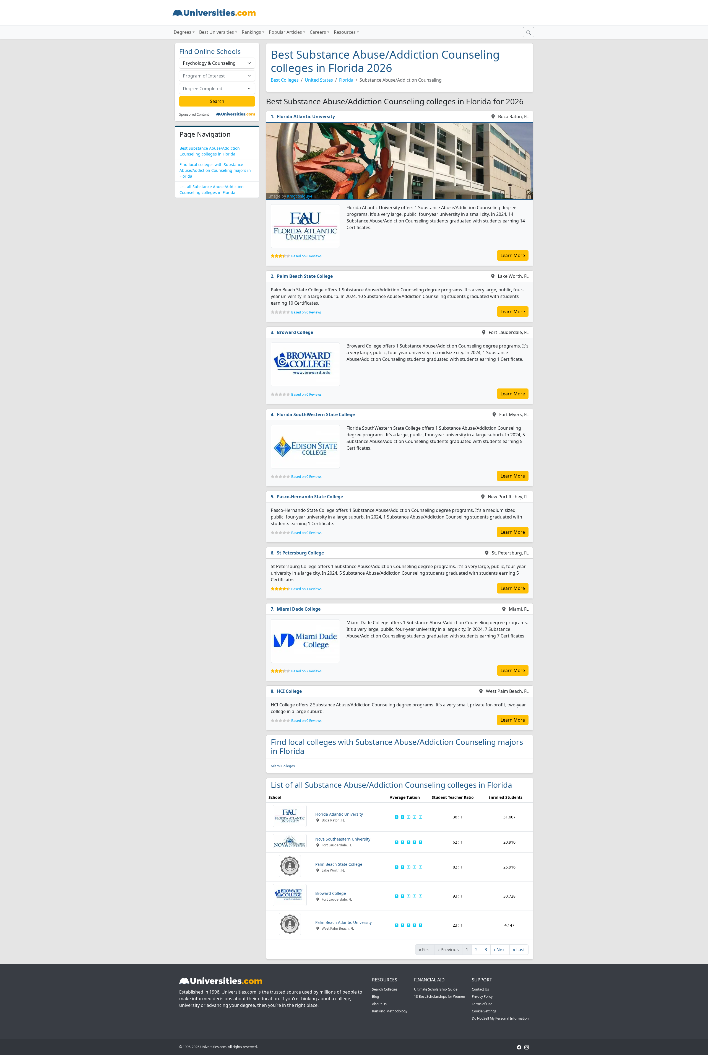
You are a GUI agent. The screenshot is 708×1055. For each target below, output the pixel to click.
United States (319, 80)
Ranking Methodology (389, 1011)
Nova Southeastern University (342, 839)
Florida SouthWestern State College (316, 414)
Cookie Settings (484, 1011)
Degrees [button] (182, 32)
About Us (379, 1004)
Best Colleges (285, 80)
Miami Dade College (299, 609)
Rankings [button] (251, 32)
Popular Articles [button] (285, 32)
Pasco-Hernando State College (310, 497)
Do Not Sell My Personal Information (500, 1018)
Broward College (295, 332)
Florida (346, 80)
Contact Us (480, 989)
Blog (375, 996)
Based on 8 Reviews (306, 256)
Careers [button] (318, 32)
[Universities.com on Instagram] (526, 1046)
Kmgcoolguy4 (299, 196)
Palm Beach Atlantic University (343, 922)
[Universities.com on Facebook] (519, 1046)
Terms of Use (482, 1004)
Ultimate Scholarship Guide (435, 989)
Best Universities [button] (216, 32)
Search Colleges (384, 989)
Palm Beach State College (305, 276)
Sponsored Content (194, 114)
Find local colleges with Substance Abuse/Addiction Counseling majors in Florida (215, 170)
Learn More (513, 255)
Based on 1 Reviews (306, 589)
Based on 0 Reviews (306, 312)
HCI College (289, 691)
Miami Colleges (283, 766)
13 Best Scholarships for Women (439, 996)
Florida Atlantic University (306, 116)
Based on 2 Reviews (306, 671)
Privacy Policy (482, 996)
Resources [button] (345, 32)
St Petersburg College (300, 553)
